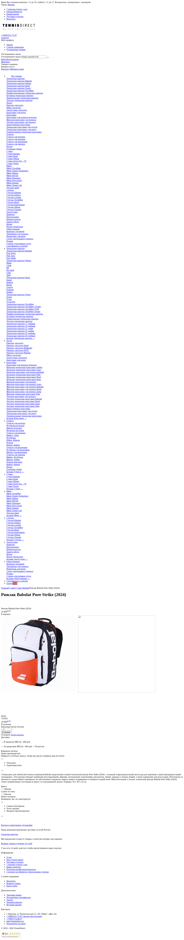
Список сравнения (15, 47)
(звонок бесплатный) (24, 916)
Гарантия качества (9, 834)
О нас (9, 857)
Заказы (9, 45)
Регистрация (13, 59)
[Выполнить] (48, 57)
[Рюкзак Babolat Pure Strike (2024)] (39, 691)
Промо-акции (12, 14)
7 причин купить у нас (16, 9)
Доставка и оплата (14, 16)
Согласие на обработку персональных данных (27, 872)
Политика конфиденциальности (21, 869)
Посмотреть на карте (16, 923)
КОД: (3, 716)
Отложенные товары (16, 49)
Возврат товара (13, 883)
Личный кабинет (14, 902)
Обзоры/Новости (14, 12)
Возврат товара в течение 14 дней (16, 843)
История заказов (14, 905)
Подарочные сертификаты (18, 897)
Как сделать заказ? (14, 860)
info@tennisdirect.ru (15, 921)
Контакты (10, 19)
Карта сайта (11, 886)
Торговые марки (14, 895)
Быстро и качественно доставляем (16, 825)
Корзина (5, 69)
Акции (9, 900)
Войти (4, 59)
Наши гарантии (13, 867)
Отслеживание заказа (11, 57)
